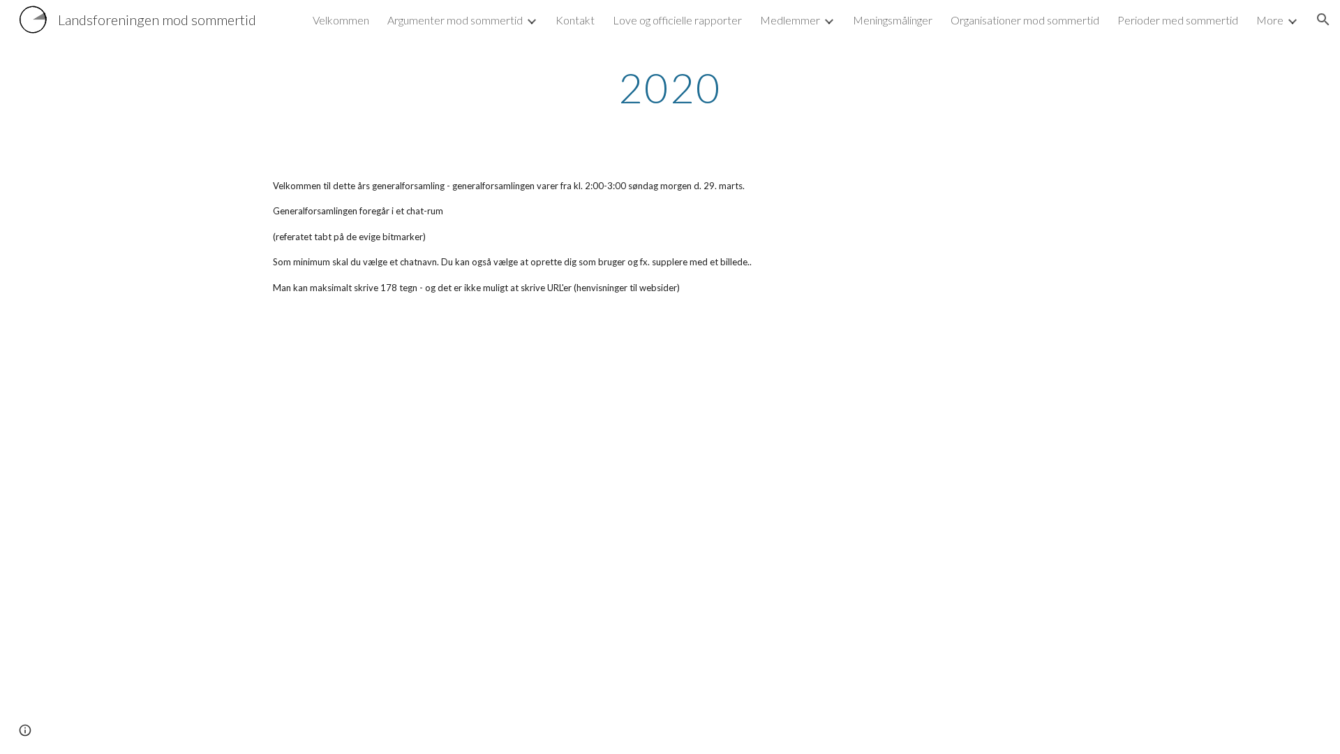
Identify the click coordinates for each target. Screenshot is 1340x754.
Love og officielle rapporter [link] (677, 20)
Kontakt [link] (575, 20)
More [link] (1269, 20)
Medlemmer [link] (790, 20)
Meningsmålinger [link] (892, 20)
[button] (1323, 19)
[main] (670, 87)
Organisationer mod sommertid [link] (1025, 20)
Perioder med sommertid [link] (1177, 20)
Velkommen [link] (341, 20)
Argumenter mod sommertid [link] (455, 20)
